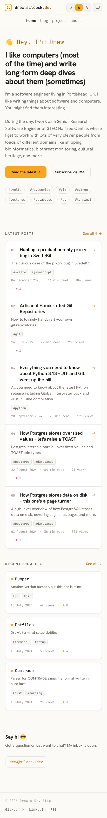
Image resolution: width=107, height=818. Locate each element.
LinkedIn (37, 809)
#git (62, 190)
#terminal (83, 200)
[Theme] (97, 7)
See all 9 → (92, 233)
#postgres (17, 200)
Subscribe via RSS (70, 171)
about (76, 20)
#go (63, 200)
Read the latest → (26, 171)
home (31, 20)
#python (81, 190)
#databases (43, 200)
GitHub (11, 809)
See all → (94, 563)
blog (44, 20)
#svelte (15, 190)
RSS (53, 809)
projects (59, 20)
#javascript (40, 190)
